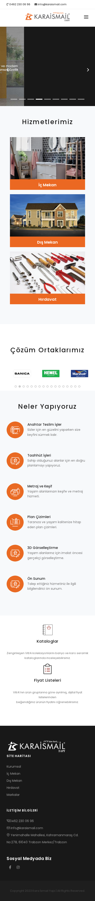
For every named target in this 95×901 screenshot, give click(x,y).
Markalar (13, 795)
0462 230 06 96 (19, 4)
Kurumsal (14, 766)
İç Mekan (47, 185)
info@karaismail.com (52, 4)
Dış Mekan (47, 242)
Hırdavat (47, 299)
